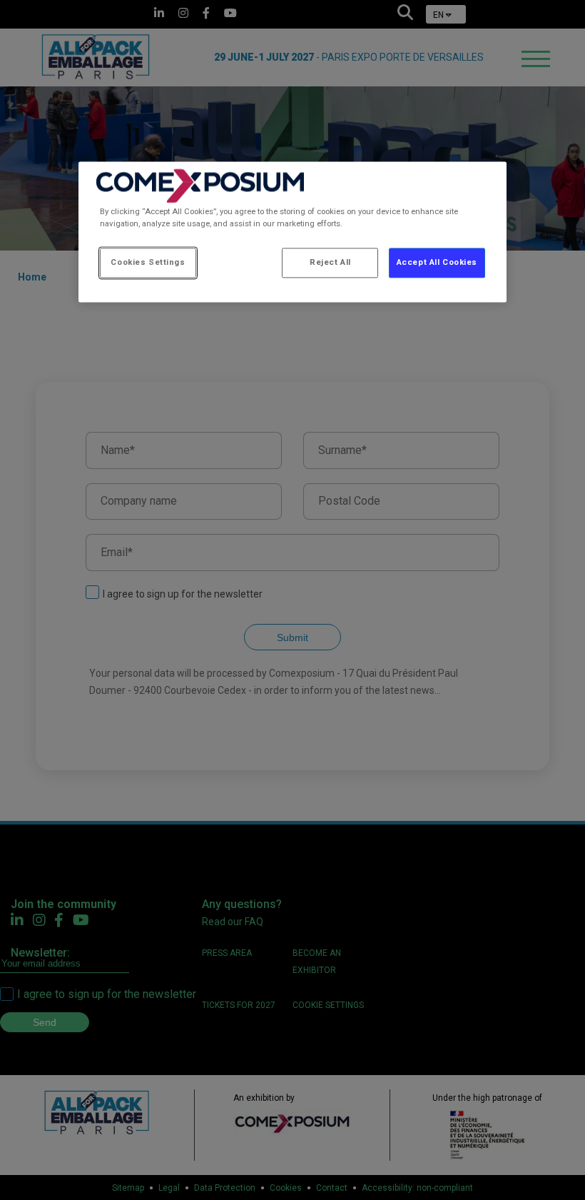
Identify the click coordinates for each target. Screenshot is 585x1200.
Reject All (330, 263)
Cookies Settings (148, 263)
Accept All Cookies (437, 263)
